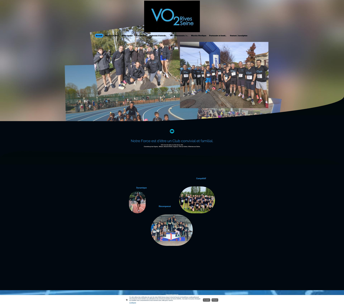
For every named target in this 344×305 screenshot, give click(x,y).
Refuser (214, 300)
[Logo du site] (172, 16)
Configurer (132, 302)
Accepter (206, 300)
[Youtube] (172, 131)
